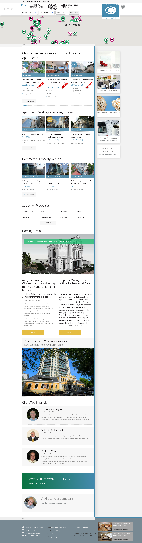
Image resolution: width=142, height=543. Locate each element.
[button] (24, 33)
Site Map (77, 528)
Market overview (108, 115)
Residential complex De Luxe (33, 134)
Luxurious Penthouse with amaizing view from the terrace (56, 82)
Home (23, 44)
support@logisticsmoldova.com (61, 531)
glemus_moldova (56, 537)
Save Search (74, 12)
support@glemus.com (58, 528)
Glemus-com (55, 534)
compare (25, 94)
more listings (29, 101)
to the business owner (108, 154)
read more (33, 332)
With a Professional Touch (108, 140)
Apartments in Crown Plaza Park (45, 341)
